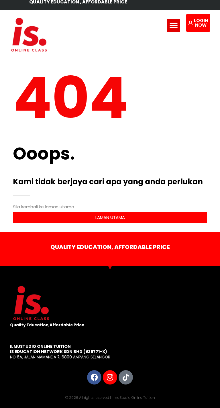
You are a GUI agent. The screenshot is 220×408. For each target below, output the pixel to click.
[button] (173, 25)
